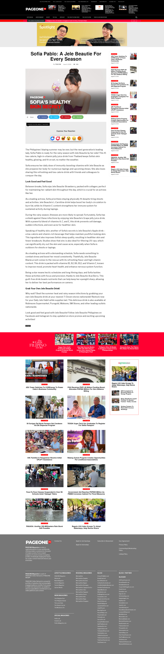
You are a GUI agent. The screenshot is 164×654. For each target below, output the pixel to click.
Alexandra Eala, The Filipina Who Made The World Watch (63, 20)
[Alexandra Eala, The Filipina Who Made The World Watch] (129, 339)
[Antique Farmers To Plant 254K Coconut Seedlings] (115, 408)
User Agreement (124, 541)
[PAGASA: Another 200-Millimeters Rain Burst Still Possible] (133, 157)
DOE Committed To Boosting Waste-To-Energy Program (127, 392)
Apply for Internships (82, 544)
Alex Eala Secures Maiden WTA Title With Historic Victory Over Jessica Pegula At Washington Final (86, 349)
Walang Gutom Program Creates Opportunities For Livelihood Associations (119, 120)
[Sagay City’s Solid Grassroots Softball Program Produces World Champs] (64, 339)
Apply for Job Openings (83, 541)
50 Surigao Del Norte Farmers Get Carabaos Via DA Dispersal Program (120, 84)
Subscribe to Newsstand (105, 541)
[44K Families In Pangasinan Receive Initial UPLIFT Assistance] (133, 106)
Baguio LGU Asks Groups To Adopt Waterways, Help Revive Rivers (120, 170)
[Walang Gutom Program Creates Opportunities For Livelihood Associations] (133, 118)
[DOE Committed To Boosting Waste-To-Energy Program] (115, 392)
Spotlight (28, 325)
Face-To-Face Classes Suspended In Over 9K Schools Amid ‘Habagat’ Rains (119, 132)
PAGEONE (58, 64)
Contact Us (58, 541)
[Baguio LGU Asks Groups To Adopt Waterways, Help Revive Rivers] (133, 169)
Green (113, 167)
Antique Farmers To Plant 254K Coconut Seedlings (127, 407)
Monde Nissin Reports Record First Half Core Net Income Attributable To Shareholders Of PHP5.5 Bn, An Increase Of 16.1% (110, 9)
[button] (136, 17)
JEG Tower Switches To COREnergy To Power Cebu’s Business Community (62, 8)
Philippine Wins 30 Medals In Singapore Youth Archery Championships (107, 348)
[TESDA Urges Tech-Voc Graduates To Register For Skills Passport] (133, 95)
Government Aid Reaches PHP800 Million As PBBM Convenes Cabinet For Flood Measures (119, 146)
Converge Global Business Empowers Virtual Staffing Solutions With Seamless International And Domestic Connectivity (133, 9)
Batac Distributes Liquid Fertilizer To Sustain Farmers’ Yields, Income (129, 400)
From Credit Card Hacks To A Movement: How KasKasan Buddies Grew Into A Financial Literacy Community (86, 9)
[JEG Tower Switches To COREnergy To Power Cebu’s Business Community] (52, 7)
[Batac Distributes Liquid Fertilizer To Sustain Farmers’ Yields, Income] (115, 400)
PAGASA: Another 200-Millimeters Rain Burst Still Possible (120, 159)
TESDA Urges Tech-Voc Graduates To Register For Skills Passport (120, 96)
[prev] (132, 21)
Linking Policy (123, 554)
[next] (135, 21)
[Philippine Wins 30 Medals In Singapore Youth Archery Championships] (107, 339)
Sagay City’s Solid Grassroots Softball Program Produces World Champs (64, 349)
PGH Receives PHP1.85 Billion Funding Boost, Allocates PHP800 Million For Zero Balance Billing (119, 72)
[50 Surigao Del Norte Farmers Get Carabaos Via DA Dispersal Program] (133, 83)
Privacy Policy (123, 544)
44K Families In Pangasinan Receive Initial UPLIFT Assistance (119, 108)
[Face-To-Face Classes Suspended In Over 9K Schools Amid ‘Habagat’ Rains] (133, 130)
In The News (114, 67)
